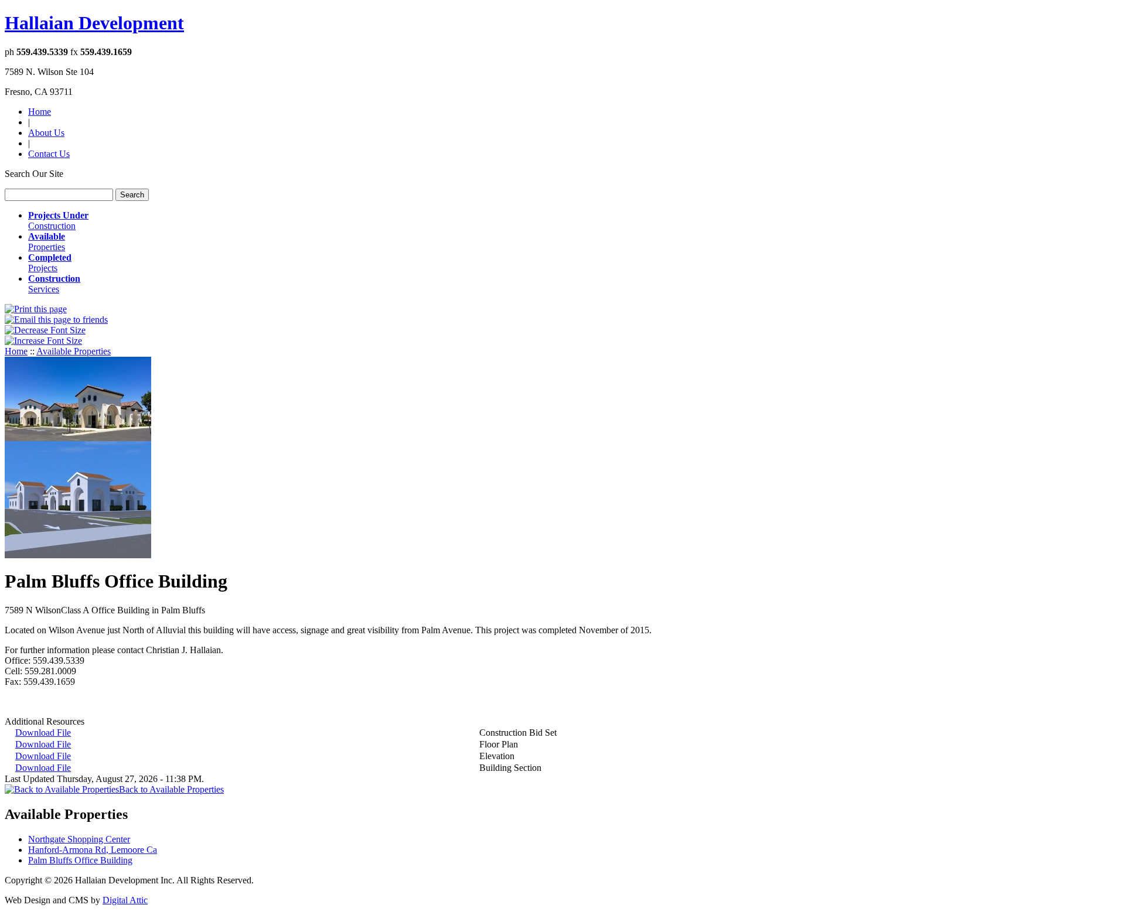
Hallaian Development (94, 22)
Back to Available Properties (171, 789)
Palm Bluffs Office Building (80, 860)
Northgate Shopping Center (79, 839)
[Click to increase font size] (43, 341)
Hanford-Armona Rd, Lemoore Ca (92, 850)
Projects (49, 262)
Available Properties (73, 351)
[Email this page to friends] (56, 320)
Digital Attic (125, 900)
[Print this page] (36, 309)
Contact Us (49, 154)
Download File (43, 733)
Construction (58, 220)
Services (54, 284)
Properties (46, 241)
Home (39, 112)
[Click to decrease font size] (45, 330)
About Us (46, 133)
